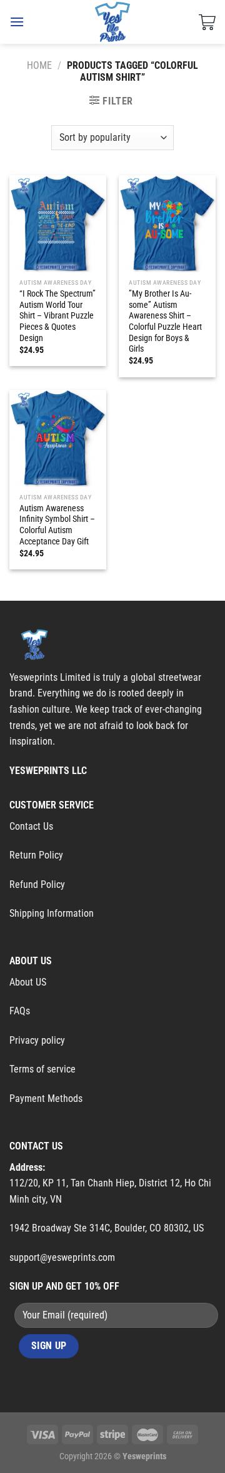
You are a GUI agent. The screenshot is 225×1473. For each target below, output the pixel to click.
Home (39, 65)
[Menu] (16, 21)
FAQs (19, 1011)
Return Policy (36, 855)
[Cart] (207, 22)
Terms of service (42, 1069)
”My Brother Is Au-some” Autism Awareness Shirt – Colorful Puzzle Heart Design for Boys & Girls (165, 321)
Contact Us (31, 826)
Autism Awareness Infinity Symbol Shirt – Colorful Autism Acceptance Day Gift (57, 524)
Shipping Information (51, 913)
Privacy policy (37, 1040)
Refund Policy (37, 884)
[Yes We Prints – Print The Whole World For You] (113, 22)
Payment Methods (45, 1098)
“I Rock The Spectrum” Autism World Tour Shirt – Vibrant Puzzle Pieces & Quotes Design (57, 315)
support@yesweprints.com (62, 1257)
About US (27, 982)
